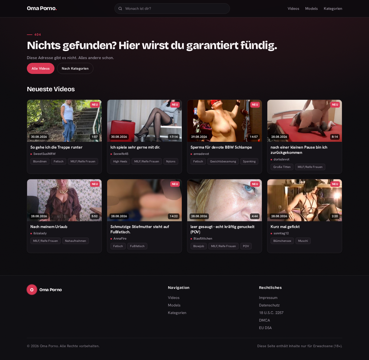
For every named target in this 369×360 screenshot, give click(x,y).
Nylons (170, 161)
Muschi (303, 241)
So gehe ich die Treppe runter (56, 147)
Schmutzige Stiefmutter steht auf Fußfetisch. (139, 229)
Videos (293, 8)
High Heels (120, 161)
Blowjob (198, 246)
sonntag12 (281, 233)
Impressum (268, 297)
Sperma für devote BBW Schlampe (221, 147)
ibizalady (40, 233)
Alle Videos (41, 68)
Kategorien (333, 8)
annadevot (201, 154)
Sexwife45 (120, 154)
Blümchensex (282, 241)
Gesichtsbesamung (223, 161)
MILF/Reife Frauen (83, 161)
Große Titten (282, 167)
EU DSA (265, 327)
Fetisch (59, 161)
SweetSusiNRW (44, 154)
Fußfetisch (137, 246)
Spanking (249, 161)
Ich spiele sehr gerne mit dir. (135, 147)
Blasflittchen (203, 238)
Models (311, 8)
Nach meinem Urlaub (48, 226)
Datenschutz (269, 305)
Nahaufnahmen (75, 241)
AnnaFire (120, 238)
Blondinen (40, 161)
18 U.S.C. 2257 (271, 312)
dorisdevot (281, 159)
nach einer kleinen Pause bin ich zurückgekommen (299, 150)
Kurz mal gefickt (285, 226)
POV (246, 246)
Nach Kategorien (75, 68)
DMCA (264, 320)
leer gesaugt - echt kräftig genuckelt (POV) (223, 229)
